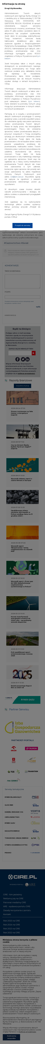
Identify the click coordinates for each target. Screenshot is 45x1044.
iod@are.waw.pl (16, 177)
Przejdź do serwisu (22, 225)
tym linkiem (34, 101)
